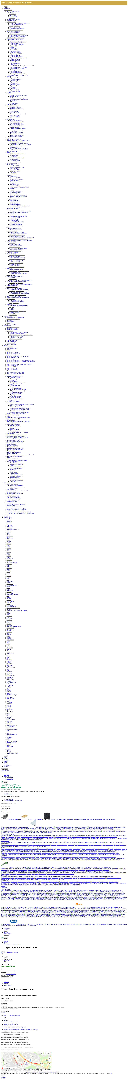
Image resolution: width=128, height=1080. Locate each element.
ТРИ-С (8, 745)
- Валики (11, 380)
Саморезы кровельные (12, 365)
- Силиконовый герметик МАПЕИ (18, 216)
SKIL (8, 642)
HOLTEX (9, 566)
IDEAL (8, 573)
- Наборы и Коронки (14, 406)
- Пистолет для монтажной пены (17, 128)
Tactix (8, 656)
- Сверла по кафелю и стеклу (16, 410)
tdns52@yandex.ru (8, 794)
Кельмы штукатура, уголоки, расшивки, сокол (18, 417)
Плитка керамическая (12, 287)
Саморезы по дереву (12, 368)
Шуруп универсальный (14, 1015)
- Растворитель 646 (14, 312)
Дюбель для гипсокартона (13, 353)
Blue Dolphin (10, 536)
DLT (8, 545)
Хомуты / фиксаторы (12, 501)
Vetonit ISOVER (11, 676)
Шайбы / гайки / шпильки (13, 371)
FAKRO (9, 556)
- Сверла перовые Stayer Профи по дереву (20, 408)
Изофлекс (9, 705)
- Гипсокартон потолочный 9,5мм (18, 74)
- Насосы (11, 470)
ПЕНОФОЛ (10, 722)
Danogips (9, 541)
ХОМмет (9, 749)
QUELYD (9, 624)
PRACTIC (9, 620)
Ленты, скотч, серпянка (12, 105)
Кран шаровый (10, 494)
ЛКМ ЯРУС (10, 711)
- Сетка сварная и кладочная (16, 157)
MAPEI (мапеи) (10, 601)
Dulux (8, 550)
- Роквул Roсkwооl (14, 184)
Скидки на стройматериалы (11, 1024)
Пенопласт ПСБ (11, 719)
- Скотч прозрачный (14, 116)
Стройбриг (9, 737)
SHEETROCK (10, 640)
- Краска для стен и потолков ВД (17, 255)
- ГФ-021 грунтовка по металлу (17, 257)
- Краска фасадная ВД (14, 256)
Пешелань (9, 723)
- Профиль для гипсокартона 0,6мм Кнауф (20, 144)
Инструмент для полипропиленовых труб (17, 490)
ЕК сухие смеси (11, 698)
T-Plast (8, 654)
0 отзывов (6, 957)
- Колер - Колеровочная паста (16, 267)
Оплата (5, 762)
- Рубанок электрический (15, 474)
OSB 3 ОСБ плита (11, 324)
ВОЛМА (9, 691)
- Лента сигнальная (14, 112)
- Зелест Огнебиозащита (15, 245)
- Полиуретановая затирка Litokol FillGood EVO (21, 237)
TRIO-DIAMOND (11, 668)
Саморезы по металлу (12, 369)
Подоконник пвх (11, 299)
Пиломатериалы (8, 316)
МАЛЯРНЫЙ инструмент (13, 424)
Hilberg (8, 565)
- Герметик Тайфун (14, 219)
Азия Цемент (10, 685)
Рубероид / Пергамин (12, 151)
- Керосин (11, 308)
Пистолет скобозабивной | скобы (15, 438)
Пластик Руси (10, 726)
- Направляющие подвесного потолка (19, 289)
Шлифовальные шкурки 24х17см (15, 448)
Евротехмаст (10, 697)
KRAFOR (9, 592)
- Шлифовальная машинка (16, 480)
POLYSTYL (10, 618)
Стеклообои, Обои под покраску (15, 276)
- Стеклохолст (13, 279)
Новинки (6, 514)
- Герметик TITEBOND (15, 223)
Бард (8, 689)
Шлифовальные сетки (12, 446)
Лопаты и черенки (11, 422)
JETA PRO (9, 577)
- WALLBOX (12, 15)
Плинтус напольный (12, 285)
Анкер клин (10, 347)
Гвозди (8, 351)
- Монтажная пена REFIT (15, 123)
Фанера (8, 323)
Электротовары (7, 502)
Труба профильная (11, 341)
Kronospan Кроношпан (12, 594)
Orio (8, 612)
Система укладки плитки (13, 440)
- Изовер (11, 183)
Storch (8, 652)
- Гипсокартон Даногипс (15, 72)
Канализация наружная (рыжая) (15, 493)
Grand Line (9, 560)
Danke (8, 540)
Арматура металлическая (13, 327)
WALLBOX (9, 678)
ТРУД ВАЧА (10, 746)
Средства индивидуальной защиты (15, 441)
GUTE (8, 561)
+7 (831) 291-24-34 (11, 974)
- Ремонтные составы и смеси (16, 167)
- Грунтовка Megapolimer (15, 79)
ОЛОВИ (9, 717)
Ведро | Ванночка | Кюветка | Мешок (16, 413)
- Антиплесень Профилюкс (16, 249)
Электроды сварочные (12, 458)
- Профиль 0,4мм (13, 147)
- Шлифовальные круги (15, 397)
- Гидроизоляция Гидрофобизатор (17, 42)
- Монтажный (12, 100)
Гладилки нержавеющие (13, 414)
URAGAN (9, 672)
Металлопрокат (7, 325)
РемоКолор (9, 731)
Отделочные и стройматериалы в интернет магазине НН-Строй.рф (20, 1029)
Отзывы (6, 983)
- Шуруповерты (13, 481)
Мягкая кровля (10, 209)
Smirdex (8, 644)
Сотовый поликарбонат (13, 163)
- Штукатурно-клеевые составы (17, 207)
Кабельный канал (11, 505)
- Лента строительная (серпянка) (17, 113)
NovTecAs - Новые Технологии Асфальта (17, 610)
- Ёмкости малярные (14, 425)
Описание (6, 982)
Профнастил (10, 331)
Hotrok (8, 570)
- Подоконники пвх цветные (16, 301)
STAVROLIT (10, 648)
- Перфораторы (13, 472)
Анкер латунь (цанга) (12, 348)
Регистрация (10, 779)
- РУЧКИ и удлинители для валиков (18, 432)
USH (8, 674)
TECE (8, 658)
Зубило (8, 416)
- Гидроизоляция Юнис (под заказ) (18, 58)
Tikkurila (9, 662)
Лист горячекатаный (12, 328)
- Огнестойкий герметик (15, 224)
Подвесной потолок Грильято (14, 296)
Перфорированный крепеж (13, 363)
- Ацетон (11, 307)
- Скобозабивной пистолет (16, 476)
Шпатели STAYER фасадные (14, 452)
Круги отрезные (11, 420)
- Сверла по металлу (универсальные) (19, 412)
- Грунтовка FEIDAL (14, 91)
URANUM (9, 673)
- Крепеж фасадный (14, 201)
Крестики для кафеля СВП (13, 418)
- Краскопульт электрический (16, 466)
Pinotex (8, 617)
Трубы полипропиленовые (13, 497)
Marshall (9, 602)
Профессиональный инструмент (15, 376)
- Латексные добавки (14, 27)
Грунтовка (9, 76)
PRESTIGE (9, 621)
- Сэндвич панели (14, 303)
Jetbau (8, 578)
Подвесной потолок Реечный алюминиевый (18, 297)
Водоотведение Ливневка (13, 31)
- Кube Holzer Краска (14, 265)
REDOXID (9, 629)
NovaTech (9, 609)
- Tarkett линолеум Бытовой (16, 269)
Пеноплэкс (9, 721)
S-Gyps (8, 636)
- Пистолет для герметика (15, 225)
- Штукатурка (12, 173)
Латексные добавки (11, 104)
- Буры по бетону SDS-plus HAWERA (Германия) (21, 404)
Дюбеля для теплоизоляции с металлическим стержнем (21, 360)
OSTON (9, 613)
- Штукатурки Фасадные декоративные (19, 205)
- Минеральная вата (14, 197)
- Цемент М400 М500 (14, 171)
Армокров (9, 688)
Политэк (9, 727)
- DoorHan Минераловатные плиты (18, 195)
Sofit (8, 645)
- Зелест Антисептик (14, 244)
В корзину (3, 972)
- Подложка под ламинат (15, 191)
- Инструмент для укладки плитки (18, 383)
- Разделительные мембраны (16, 44)
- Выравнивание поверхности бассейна (19, 23)
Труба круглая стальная (12, 340)
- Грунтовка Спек (13, 88)
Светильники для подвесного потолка (16, 510)
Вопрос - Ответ (8, 985)
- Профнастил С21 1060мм (16, 337)
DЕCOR (9, 552)
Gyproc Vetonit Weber (12, 562)
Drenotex (9, 549)
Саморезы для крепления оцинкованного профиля (19, 364)
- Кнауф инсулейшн (14, 180)
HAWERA (9, 518)
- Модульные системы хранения (17, 389)
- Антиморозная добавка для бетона (18, 305)
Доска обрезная (10, 321)
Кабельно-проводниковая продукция (16, 504)
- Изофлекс (12, 47)
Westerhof (9, 681)
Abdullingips (10, 526)
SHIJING (9, 641)
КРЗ (8, 710)
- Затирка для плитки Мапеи (16, 236)
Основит (9, 524)
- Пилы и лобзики (14, 473)
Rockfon (9, 520)
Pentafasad (9, 616)
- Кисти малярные (14, 429)
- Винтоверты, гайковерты (16, 464)
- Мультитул (12, 469)
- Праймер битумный (14, 63)
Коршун (9, 707)
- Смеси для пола (13, 168)
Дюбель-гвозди (10, 359)
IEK (8, 574)
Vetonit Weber (10, 677)
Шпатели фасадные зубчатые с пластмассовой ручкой (20, 454)
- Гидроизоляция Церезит (15, 56)
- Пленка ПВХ (13, 50)
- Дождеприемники (14, 32)
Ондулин (9, 137)
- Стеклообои (12, 277)
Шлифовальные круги (12, 445)
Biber (8, 533)
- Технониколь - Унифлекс (16, 136)
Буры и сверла (10, 402)
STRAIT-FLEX (10, 653)
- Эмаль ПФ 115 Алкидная (16, 260)
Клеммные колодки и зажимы (14, 506)
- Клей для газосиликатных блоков (18, 95)
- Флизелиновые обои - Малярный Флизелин (20, 280)
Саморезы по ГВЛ (11, 367)
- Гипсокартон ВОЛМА (15, 71)
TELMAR (9, 660)
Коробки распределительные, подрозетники (18, 508)
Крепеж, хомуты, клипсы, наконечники (17, 509)
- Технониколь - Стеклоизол (16, 133)
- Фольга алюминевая (14, 192)
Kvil (8, 596)
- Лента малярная (13, 111)
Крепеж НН (10, 709)
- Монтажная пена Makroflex (16, 121)
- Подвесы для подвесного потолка (18, 292)
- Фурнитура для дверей (15, 229)
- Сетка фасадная (13, 159)
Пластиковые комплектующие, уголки (16, 281)
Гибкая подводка (11, 489)
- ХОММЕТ (12, 18)
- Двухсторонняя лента (15, 107)
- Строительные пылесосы (16, 393)
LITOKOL (9, 597)
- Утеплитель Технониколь (16, 179)
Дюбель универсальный (13, 357)
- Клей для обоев (13, 96)
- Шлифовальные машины (16, 398)
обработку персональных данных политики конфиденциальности (42, 1072)
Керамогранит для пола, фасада (14, 251)
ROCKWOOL (10, 630)
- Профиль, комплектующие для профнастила (21, 335)
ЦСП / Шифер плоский (12, 208)
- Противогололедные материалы (17, 311)
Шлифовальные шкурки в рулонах (15, 449)
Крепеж (5, 345)
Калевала (9, 706)
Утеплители (7, 8)
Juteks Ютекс (10, 581)
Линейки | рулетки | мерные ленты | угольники (18, 421)
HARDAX (9, 564)
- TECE (11, 12)
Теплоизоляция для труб (13, 496)
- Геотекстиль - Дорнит (15, 52)
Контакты (6, 766)
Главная (6, 941)
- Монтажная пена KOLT (15, 120)
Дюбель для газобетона (12, 352)
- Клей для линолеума (15, 272)
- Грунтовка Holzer (14, 83)
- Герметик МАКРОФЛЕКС (16, 221)
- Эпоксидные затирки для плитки (18, 233)
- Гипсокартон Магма (14, 70)
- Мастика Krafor (13, 62)
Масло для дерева (11, 275)
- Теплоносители (13, 488)
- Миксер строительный (15, 388)
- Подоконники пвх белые (16, 300)
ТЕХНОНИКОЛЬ (11, 742)
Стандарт (9, 735)
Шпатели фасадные (11, 450)
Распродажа (7, 516)
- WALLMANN (13, 16)
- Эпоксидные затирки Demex (17, 235)
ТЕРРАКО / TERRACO (12, 741)
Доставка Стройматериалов (11, 1021)
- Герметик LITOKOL (14, 217)
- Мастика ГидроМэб (14, 60)
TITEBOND (10, 665)
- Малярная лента (13, 387)
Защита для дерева (11, 241)
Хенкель (9, 747)
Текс (8, 739)
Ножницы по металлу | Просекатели (16, 436)
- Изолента (12, 109)
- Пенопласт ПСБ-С (14, 185)
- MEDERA (12, 243)
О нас (5, 757)
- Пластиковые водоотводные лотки (18, 35)
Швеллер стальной (11, 344)
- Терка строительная (14, 394)
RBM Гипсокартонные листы (14, 626)
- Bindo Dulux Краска (14, 264)
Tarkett (8, 657)
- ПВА (11, 101)
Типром (9, 743)
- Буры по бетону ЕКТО (15, 405)
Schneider (9, 638)
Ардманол (9, 521)
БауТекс (9, 690)
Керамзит (9, 92)
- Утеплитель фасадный (15, 204)
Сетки (8, 152)
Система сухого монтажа (13, 11)
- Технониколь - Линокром (16, 132)
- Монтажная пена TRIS (15, 125)
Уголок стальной (11, 343)
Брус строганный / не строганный (15, 317)
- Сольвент (12, 313)
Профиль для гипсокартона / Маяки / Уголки (18, 140)
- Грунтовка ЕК (13, 82)
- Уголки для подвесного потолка (17, 295)
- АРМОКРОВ (13, 131)
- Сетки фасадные (13, 203)
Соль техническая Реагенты (14, 161)
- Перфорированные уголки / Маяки (18, 149)
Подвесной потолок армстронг (14, 288)
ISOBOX (9, 576)
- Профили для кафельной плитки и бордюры (21, 284)
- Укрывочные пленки (15, 396)
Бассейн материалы (11, 22)
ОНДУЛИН (9, 718)
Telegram (3, 1012)
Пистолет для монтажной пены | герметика (17, 437)
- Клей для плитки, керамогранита (18, 97)
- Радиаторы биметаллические (17, 486)
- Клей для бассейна (14, 26)
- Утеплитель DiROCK (15, 177)
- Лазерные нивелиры (14, 385)
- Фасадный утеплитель (15, 181)
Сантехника (7, 482)
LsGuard (9, 598)
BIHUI (8, 534)
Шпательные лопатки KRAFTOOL (15, 456)
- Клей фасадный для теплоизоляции (18, 99)
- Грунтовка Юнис (14, 85)
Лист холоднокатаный (12, 329)
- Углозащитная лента (14, 117)
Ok (111, 1073)
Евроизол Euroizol (11, 695)
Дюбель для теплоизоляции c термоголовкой (18, 356)
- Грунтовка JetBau (14, 78)
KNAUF (9, 589)
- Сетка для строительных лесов (17, 153)
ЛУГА (8, 713)
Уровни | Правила (11, 444)
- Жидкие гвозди (13, 103)
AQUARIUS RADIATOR (13, 529)
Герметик (9, 215)
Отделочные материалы (10, 213)
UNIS (8, 670)
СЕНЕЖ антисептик (12, 734)
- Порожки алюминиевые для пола (18, 273)
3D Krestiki (9, 525)
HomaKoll (9, 569)
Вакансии (6, 758)
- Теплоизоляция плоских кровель (18, 196)
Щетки (8, 457)
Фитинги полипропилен (13, 500)
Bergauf (8, 532)
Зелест (8, 699)
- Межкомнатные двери (15, 228)
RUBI (8, 633)
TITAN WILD (10, 664)
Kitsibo (8, 586)
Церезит (9, 750)
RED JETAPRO (10, 628)
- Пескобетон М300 (14, 165)
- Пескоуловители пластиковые (17, 34)
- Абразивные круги (14, 377)
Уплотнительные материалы (14, 498)
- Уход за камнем (13, 252)
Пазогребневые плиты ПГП (14, 139)
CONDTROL (10, 538)
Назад (5, 7)
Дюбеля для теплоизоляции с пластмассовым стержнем (21, 361)
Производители (7, 517)
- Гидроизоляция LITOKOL (16, 54)
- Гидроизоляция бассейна (16, 24)
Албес (8, 686)
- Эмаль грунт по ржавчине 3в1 (17, 259)
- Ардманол (12, 64)
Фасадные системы (11, 199)
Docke (8, 546)
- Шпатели (12, 400)
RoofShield (9, 632)
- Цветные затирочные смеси (16, 28)
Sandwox (9, 637)
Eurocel (8, 554)
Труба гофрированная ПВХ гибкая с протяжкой (19, 512)
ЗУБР (8, 701)
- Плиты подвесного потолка (16, 291)
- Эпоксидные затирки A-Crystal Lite (18, 239)
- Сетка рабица (13, 156)
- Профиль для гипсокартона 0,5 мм (18, 143)
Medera (8, 604)
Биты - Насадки (10, 433)
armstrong (9, 530)
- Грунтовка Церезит (14, 84)
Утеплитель (9, 175)
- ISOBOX (12, 40)
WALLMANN (10, 680)
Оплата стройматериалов (10, 1023)
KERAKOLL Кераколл (12, 585)
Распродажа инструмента (13, 401)
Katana (8, 582)
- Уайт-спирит (13, 315)
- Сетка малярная (13, 155)
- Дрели (11, 465)
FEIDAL (9, 557)
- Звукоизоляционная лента (16, 108)
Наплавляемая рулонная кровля (14, 129)
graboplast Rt (10, 558)
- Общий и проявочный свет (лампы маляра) (20, 390)
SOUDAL (9, 646)
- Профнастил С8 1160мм (15, 339)
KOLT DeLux (10, 590)
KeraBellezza (10, 584)
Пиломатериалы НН (12, 725)
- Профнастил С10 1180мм (16, 336)
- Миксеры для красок (15, 426)
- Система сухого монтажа (16, 141)
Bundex (8, 537)
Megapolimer (10, 605)
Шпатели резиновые (12, 453)
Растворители (10, 304)
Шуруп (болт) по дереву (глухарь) (15, 372)
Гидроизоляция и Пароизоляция (15, 39)
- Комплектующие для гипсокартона (18, 148)
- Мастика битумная (14, 59)
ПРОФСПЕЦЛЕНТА (12, 729)
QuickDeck (9, 625)
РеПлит (8, 733)
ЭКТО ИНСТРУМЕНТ (12, 753)
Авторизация (10, 777)
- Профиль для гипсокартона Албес (18, 145)
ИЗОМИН (9, 702)
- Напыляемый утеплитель (16, 193)
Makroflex (9, 600)
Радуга (8, 730)
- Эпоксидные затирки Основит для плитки (20, 240)
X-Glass (8, 684)
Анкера (8, 349)
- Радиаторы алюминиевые (16, 485)
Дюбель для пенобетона (13, 355)
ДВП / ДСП (9, 320)
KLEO (8, 588)
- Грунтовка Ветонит (14, 87)
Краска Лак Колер (11, 253)
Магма (8, 714)
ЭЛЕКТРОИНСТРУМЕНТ (13, 461)
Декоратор (9, 693)
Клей (8, 93)
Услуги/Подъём (7, 765)
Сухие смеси (10, 164)
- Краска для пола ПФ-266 (16, 263)
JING (8, 580)
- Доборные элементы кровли (16, 333)
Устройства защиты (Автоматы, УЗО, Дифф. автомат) (20, 513)
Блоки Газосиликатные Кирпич (15, 30)
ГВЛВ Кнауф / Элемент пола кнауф (15, 38)
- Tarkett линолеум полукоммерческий (19, 271)
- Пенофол (12, 189)
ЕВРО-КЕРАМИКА (12, 694)
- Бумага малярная (14, 379)
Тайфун (8, 738)
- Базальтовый (13, 176)
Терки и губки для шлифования (15, 442)
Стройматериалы (8, 10)
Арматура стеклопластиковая (14, 19)
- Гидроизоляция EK (14, 55)
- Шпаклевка (12, 172)
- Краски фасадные (14, 200)
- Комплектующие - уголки (16, 283)
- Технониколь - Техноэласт (16, 135)
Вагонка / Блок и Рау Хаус (13, 319)
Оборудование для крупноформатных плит (17, 460)
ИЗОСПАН (9, 703)
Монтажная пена (11, 119)
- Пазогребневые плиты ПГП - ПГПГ (18, 75)
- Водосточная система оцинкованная (18, 332)
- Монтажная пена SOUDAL (16, 124)
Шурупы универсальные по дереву (15, 373)
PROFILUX (9, 622)
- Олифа (11, 309)
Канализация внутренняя (13, 492)
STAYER (9, 649)
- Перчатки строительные (15, 392)
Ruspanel (9, 634)
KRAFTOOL (10, 593)
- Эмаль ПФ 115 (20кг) (15, 261)
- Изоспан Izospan (13, 48)
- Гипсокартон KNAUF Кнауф (17, 68)
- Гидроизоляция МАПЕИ (16, 43)
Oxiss (8, 614)
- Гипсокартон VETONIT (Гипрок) (18, 67)
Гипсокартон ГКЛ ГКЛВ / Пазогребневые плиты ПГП (20, 66)
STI (7, 650)
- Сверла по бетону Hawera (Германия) (19, 409)
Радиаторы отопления (12, 484)
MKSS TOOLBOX (11, 606)
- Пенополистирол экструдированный (19, 187)
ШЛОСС (9, 751)
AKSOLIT (9, 528)
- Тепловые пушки (14, 477)
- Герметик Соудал (14, 220)
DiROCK (9, 544)
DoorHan (9, 548)
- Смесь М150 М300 (14, 169)
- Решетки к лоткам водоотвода (17, 36)
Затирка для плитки (12, 231)
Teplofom (9, 661)
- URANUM (12, 14)
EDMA (8, 553)
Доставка (6, 763)
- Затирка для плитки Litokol (16, 232)
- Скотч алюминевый (14, 115)
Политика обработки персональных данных (15, 1027)
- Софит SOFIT (13, 46)
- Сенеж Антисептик (14, 247)
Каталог (6, 808)
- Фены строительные (14, 478)
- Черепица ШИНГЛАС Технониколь (18, 212)
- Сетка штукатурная (14, 160)
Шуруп (5, 1015)
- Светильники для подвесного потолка (19, 293)
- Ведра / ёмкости (13, 381)
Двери (8, 227)
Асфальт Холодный (11, 20)
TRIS (8, 669)
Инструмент (7, 375)
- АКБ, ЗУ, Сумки (13, 462)
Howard (8, 572)
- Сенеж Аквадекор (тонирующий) (18, 248)
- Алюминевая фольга (15, 51)
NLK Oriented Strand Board (13, 608)
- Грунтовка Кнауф (14, 89)
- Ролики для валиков (14, 430)
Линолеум (9, 268)
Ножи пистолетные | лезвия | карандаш (16, 434)
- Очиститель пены (14, 127)
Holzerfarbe (9, 568)
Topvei (8, 666)
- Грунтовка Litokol (14, 80)
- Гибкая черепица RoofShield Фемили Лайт (20, 211)
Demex (8, 542)
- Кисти (11, 384)
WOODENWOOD (11, 682)
